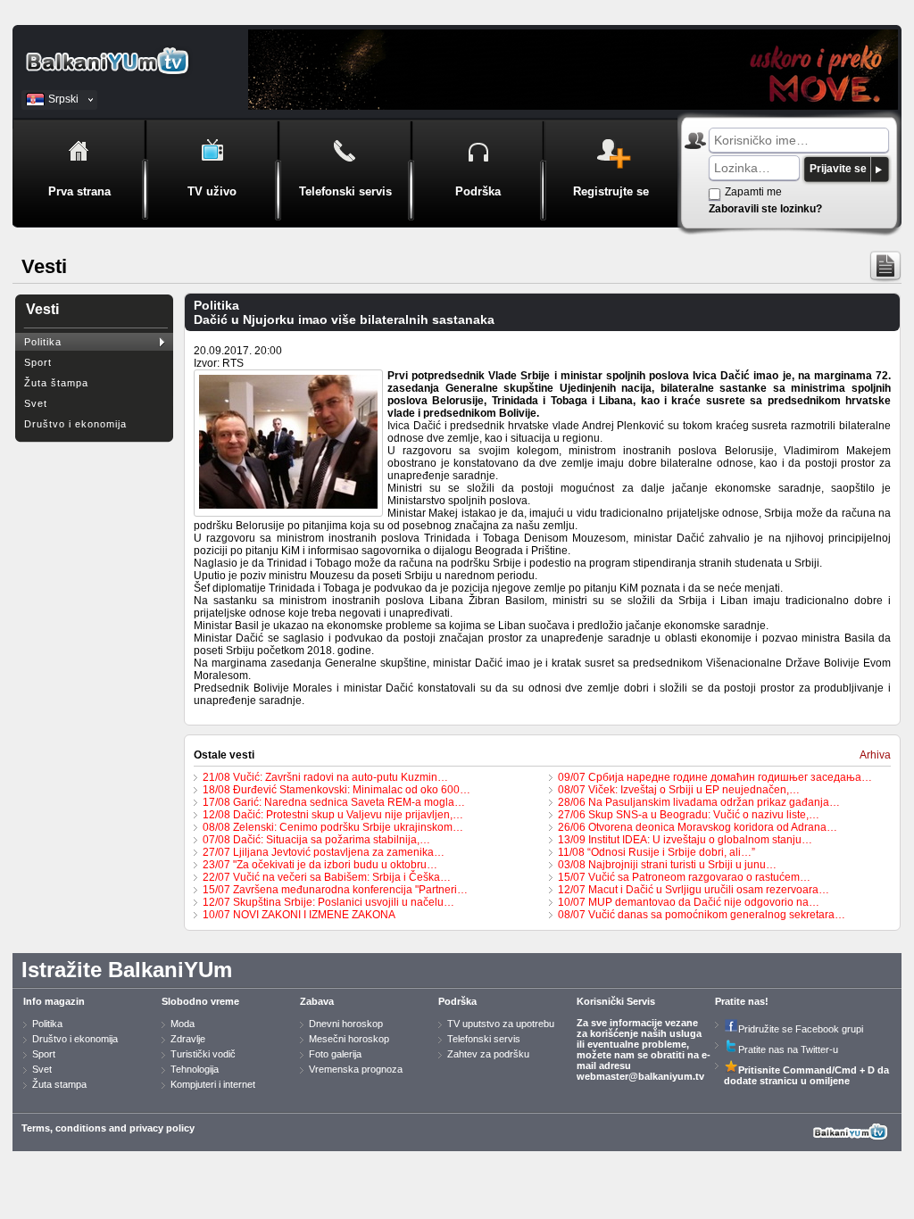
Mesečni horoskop (349, 1038)
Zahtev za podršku (488, 1054)
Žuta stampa (59, 1084)
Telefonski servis (483, 1038)
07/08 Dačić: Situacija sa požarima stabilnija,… (316, 839)
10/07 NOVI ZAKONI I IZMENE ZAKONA (299, 914)
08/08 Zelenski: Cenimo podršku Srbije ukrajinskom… (333, 827)
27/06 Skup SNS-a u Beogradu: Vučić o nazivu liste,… (688, 815)
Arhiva (875, 755)
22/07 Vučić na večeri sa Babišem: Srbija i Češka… (327, 877)
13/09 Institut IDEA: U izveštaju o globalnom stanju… (685, 839)
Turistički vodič (203, 1054)
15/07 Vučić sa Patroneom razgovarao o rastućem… (684, 877)
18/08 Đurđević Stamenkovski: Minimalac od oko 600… (336, 790)
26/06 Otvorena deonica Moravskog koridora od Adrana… (697, 827)
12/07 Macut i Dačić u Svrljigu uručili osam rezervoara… (693, 889)
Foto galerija (335, 1054)
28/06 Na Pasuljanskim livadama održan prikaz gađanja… (699, 802)
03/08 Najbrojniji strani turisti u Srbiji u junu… (667, 864)
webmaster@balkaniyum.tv (640, 1076)
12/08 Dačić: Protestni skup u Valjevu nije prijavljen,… (333, 815)
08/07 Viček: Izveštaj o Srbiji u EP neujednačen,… (679, 790)
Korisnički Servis (616, 1001)
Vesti (42, 309)
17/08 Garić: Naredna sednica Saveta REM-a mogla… (334, 802)
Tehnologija (194, 1069)
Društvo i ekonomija (75, 424)
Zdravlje (187, 1038)
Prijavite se (838, 168)
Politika (43, 341)
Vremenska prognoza (356, 1069)
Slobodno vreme (200, 1001)
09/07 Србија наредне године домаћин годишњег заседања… (715, 777)
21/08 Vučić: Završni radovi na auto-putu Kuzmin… (325, 777)
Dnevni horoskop (346, 1023)
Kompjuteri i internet (212, 1084)
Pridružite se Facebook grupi (800, 1029)
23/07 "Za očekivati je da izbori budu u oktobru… (320, 864)
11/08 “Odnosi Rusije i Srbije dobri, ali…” (656, 852)
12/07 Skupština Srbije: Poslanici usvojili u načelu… (328, 902)
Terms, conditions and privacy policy (108, 1128)
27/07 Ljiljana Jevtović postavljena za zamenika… (324, 852)
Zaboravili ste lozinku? (765, 209)
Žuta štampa (56, 382)
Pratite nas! (742, 1001)
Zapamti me (753, 192)
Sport (38, 362)
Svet (35, 403)
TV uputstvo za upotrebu (500, 1023)
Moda (182, 1023)
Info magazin (54, 1001)
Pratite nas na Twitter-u (788, 1049)
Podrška (457, 1001)
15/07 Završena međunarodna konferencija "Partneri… (335, 889)
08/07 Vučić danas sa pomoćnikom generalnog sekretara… (701, 914)
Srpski (63, 99)
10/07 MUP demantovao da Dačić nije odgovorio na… (688, 902)
